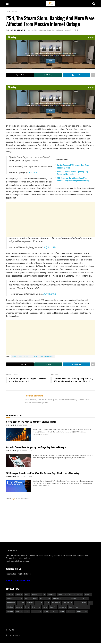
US (86, 611)
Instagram (56, 603)
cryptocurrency (31, 599)
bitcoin (88, 594)
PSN (35, 356)
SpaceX (86, 607)
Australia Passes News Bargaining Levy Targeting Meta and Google (72, 172)
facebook (11, 603)
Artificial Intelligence (74, 594)
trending (70, 611)
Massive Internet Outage (22, 356)
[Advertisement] (50, 219)
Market (10, 607)
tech (27, 611)
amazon (51, 594)
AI (44, 594)
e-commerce (45, 599)
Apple (60, 594)
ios (76, 603)
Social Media (74, 607)
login (13, 498)
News (48, 30)
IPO (90, 603)
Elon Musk (73, 599)
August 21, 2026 (23, 425)
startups (19, 611)
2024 (27, 594)
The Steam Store (46, 356)
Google (39, 603)
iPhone (83, 603)
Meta (27, 607)
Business (10, 599)
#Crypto (10, 594)
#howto (19, 594)
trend (62, 611)
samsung (62, 607)
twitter (79, 611)
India (47, 603)
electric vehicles (59, 599)
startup (10, 611)
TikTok (54, 611)
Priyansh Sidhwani (16, 30)
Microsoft (36, 607)
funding (21, 603)
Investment (67, 603)
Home (8, 11)
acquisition (36, 594)
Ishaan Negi (12, 425)
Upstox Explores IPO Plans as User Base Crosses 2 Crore (73, 166)
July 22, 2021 (32, 30)
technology (36, 611)
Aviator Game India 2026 (18, 580)
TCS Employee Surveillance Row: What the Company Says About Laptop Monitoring (74, 179)
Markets (19, 607)
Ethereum (84, 599)
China (20, 599)
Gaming (14, 11)
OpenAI (53, 607)
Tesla (46, 611)
